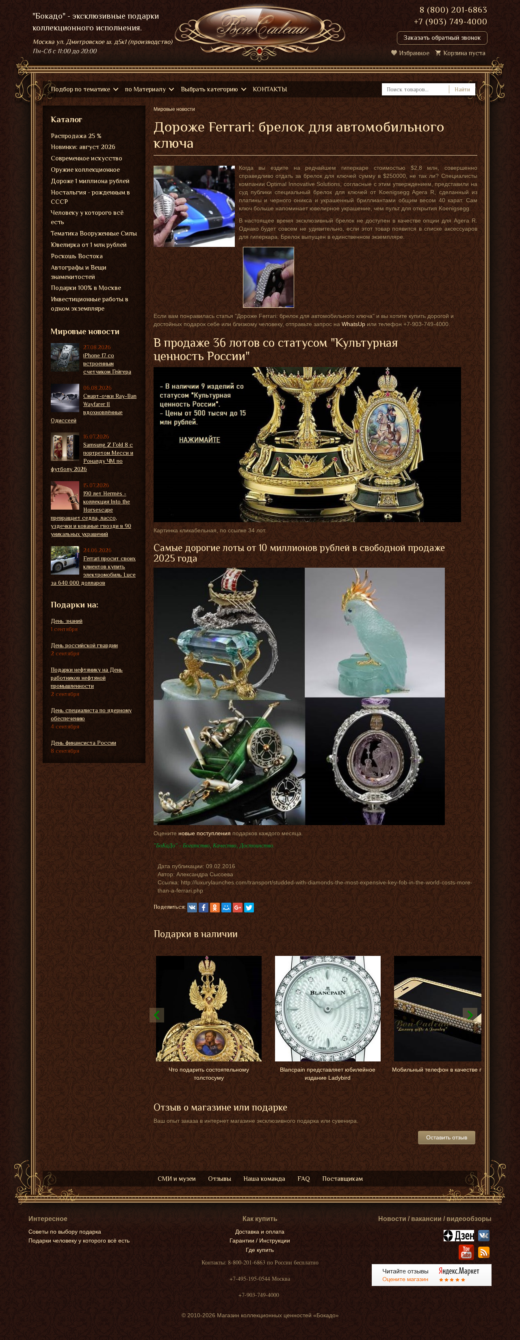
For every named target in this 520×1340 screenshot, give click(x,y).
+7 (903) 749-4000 (451, 21)
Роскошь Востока (77, 256)
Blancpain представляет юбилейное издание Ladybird (327, 1073)
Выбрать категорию (209, 89)
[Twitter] (249, 907)
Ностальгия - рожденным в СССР (90, 197)
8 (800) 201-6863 (454, 9)
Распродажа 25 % (76, 136)
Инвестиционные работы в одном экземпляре (89, 304)
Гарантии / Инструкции (260, 1240)
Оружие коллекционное (85, 169)
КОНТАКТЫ (270, 89)
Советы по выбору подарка (64, 1231)
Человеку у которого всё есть (87, 217)
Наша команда (264, 1178)
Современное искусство (86, 158)
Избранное (414, 53)
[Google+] (238, 907)
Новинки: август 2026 (83, 147)
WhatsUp (353, 324)
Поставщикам (342, 1178)
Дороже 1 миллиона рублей (90, 181)
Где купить (260, 1250)
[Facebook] (203, 907)
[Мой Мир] (226, 907)
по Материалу (145, 89)
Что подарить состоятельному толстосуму (209, 1073)
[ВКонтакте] (192, 907)
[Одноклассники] (215, 907)
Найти (462, 89)
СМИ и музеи (177, 1178)
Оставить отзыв (446, 1137)
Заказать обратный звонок (442, 37)
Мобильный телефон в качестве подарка (446, 1069)
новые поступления (204, 833)
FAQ (303, 1178)
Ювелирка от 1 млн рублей (89, 245)
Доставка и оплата (259, 1231)
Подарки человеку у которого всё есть (79, 1240)
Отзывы (219, 1178)
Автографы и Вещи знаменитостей (78, 272)
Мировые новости (85, 331)
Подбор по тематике (80, 89)
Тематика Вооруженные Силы (94, 233)
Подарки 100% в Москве (86, 288)
